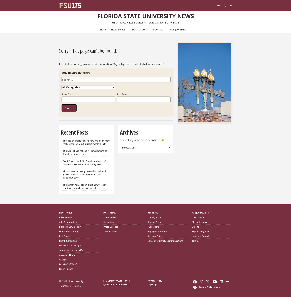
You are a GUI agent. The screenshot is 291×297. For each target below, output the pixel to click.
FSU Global (64, 236)
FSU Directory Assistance (116, 280)
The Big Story (154, 217)
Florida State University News (145, 16)
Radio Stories (109, 222)
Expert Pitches (66, 268)
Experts (195, 226)
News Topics (118, 29)
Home (103, 29)
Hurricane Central (200, 236)
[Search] (225, 5)
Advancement (66, 217)
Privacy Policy (155, 280)
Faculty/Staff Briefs (68, 264)
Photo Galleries (110, 226)
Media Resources (200, 222)
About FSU (158, 29)
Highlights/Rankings (157, 231)
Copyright (153, 284)
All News (63, 259)
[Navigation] (231, 5)
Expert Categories (200, 231)
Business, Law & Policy (70, 226)
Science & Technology (70, 245)
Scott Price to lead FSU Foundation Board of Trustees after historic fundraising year (84, 163)
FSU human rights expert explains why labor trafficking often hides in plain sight (84, 186)
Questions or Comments (116, 284)
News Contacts (199, 217)
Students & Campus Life (71, 250)
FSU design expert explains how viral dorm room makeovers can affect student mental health (86, 142)
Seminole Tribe (155, 236)
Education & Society (68, 231)
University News (67, 255)
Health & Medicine (68, 240)
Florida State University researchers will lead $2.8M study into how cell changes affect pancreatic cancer (84, 174)
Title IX (195, 240)
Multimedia (139, 29)
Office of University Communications (165, 240)
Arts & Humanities (68, 222)
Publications (153, 226)
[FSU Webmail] (218, 5)
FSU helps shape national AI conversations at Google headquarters (85, 152)
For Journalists (179, 29)
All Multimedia (110, 231)
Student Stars (154, 222)
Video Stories (109, 217)
